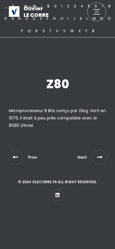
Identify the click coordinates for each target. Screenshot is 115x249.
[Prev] (15, 157)
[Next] (99, 157)
